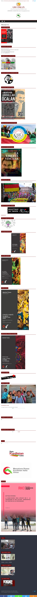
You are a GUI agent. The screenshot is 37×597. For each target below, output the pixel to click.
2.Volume (6, 562)
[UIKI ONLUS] (2, 21)
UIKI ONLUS (19, 7)
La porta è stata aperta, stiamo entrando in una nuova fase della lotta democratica (17, 0)
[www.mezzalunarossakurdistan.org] (4, 443)
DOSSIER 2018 (3, 215)
